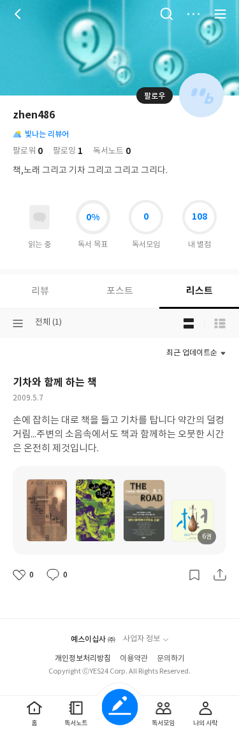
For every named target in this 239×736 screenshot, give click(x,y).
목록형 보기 (220, 323)
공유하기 (220, 575)
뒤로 (19, 14)
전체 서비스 (220, 14)
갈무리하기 (194, 575)
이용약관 (134, 659)
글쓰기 (119, 707)
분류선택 (18, 323)
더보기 (193, 14)
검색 (166, 14)
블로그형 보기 (188, 323)
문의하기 (171, 659)
